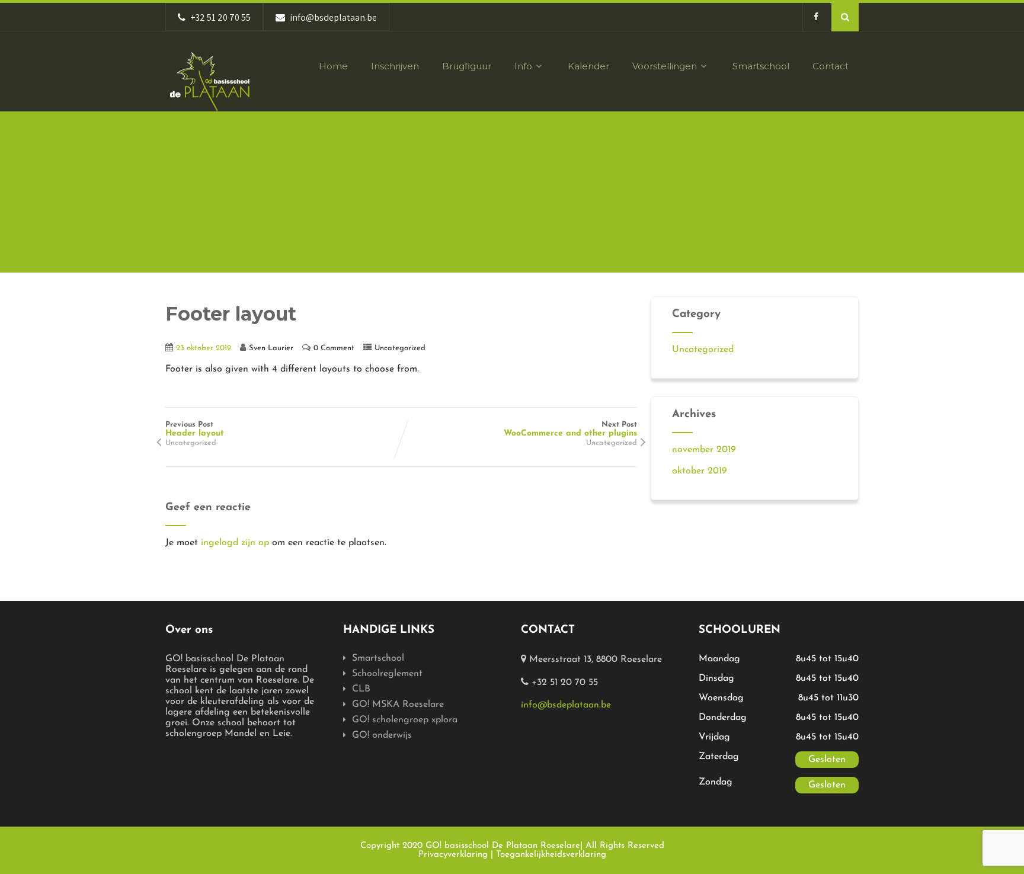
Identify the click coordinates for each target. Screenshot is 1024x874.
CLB (361, 689)
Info (523, 66)
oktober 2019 (699, 471)
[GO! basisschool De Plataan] (209, 81)
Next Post (570, 429)
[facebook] (815, 17)
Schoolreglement (387, 673)
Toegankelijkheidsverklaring (551, 854)
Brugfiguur (466, 66)
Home (333, 66)
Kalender (588, 66)
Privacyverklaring (453, 854)
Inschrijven (395, 66)
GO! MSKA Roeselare (398, 704)
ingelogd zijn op (235, 543)
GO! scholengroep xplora (404, 720)
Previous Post (194, 429)
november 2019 (704, 449)
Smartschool (760, 66)
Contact (830, 66)
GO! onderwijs (382, 735)
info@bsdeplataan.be (566, 705)
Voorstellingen (664, 66)
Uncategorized (400, 348)
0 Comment (333, 348)
